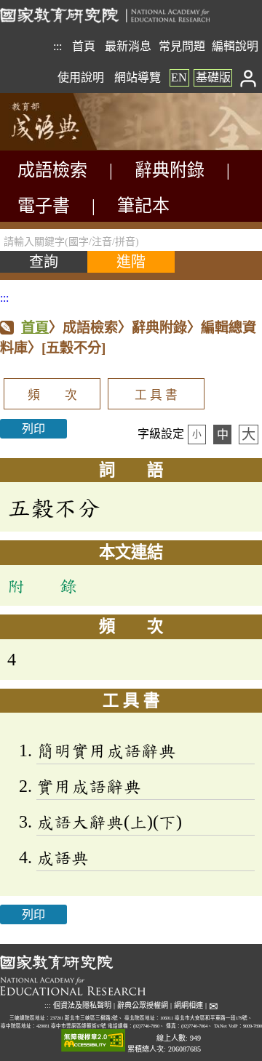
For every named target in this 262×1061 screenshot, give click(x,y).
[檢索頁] (73, 146)
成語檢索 (52, 170)
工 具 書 (156, 395)
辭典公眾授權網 (142, 1005)
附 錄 (42, 585)
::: (57, 46)
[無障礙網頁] (93, 1041)
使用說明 (80, 77)
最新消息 (128, 46)
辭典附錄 (170, 170)
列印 (33, 429)
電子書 (43, 205)
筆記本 (143, 205)
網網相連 (188, 1005)
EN (179, 77)
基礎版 (213, 77)
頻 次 (52, 395)
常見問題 (182, 46)
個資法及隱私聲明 (82, 1005)
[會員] (248, 77)
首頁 (83, 46)
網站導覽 (137, 77)
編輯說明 (235, 46)
